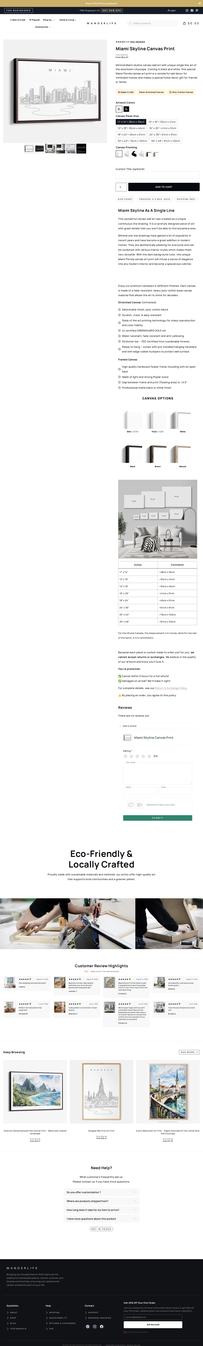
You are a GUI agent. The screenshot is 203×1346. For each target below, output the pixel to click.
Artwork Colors (125, 102)
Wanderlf (100, 23)
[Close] (199, 3)
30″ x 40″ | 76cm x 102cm (132, 140)
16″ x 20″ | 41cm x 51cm (162, 128)
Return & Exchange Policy (171, 688)
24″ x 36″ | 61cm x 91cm (163, 134)
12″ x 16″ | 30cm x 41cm (162, 121)
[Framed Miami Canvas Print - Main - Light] (55, 91)
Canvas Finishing (126, 147)
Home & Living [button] (66, 19)
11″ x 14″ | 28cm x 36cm (131, 121)
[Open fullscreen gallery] (104, 140)
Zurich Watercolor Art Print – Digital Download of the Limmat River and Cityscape (168, 1132)
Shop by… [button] (48, 19)
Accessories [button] (41, 27)
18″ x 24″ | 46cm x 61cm (131, 134)
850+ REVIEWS (137, 41)
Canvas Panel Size (127, 116)
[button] (34, 923)
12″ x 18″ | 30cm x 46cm (131, 128)
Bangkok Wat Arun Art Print (101, 1130)
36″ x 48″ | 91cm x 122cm (165, 140)
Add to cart (163, 186)
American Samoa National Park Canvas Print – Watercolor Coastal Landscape (35, 1132)
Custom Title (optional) (130, 169)
